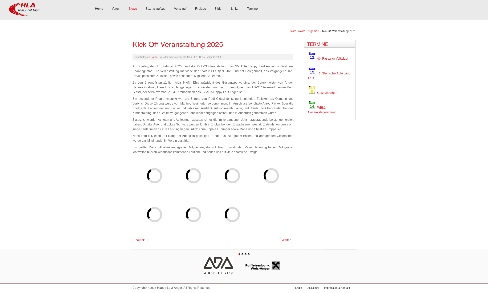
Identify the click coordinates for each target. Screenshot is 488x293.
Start (293, 31)
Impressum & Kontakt (337, 288)
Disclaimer (313, 288)
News (301, 31)
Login (298, 288)
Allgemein (313, 31)
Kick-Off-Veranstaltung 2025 (177, 44)
